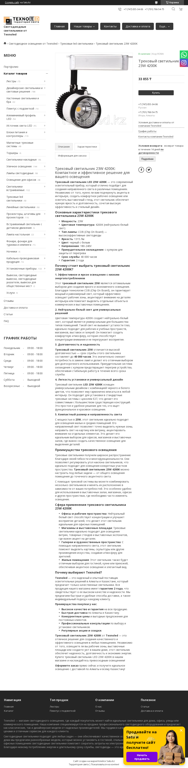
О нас (98, 706)
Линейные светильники (20, 207)
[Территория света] (21, 21)
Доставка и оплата (138, 26)
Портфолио (11, 66)
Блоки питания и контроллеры (16, 134)
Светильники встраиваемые (15, 188)
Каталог (8, 710)
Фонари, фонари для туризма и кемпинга (19, 243)
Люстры (11, 81)
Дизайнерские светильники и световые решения (24, 89)
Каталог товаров (15, 73)
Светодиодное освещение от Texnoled (33, 43)
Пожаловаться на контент (105, 764)
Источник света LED (19, 125)
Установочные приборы (21, 268)
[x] (149, 170)
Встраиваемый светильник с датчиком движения (24, 226)
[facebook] (141, 170)
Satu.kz (110, 761)
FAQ (6, 321)
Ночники (11, 251)
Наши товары (83, 26)
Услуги (10, 292)
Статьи (8, 314)
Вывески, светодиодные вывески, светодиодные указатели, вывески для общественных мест (21, 280)
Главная (59, 26)
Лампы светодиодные (20, 173)
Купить (156, 92)
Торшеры (12, 153)
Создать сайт (12, 2)
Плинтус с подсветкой (20, 108)
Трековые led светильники (76, 43)
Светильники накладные (21, 159)
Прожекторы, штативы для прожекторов (23, 215)
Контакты (110, 26)
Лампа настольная (18, 234)
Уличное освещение (19, 166)
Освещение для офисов (21, 179)
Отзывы (9, 301)
